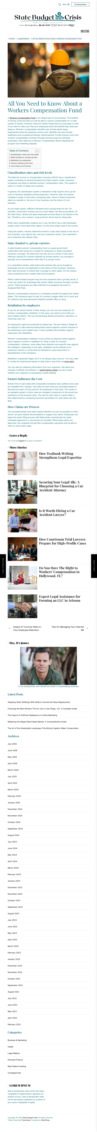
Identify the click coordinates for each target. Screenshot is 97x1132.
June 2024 (12, 848)
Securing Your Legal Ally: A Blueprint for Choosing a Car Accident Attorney (61, 486)
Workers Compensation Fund (22, 118)
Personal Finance (15, 1060)
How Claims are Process (21, 166)
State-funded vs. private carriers (24, 157)
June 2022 (12, 1005)
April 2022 (12, 1018)
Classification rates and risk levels (25, 154)
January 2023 (14, 959)
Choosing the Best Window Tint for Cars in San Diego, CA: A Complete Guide (42, 708)
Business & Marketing (17, 1040)
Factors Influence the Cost (22, 163)
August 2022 (13, 992)
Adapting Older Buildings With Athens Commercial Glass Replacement (39, 702)
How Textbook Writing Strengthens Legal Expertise (60, 455)
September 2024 (15, 828)
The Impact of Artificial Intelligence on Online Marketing (32, 715)
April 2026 (12, 763)
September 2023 (15, 907)
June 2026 (12, 750)
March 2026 (13, 770)
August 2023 (13, 913)
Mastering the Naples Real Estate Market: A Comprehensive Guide (37, 722)
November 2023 (15, 894)
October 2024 (14, 822)
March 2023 (13, 946)
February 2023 (14, 952)
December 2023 (15, 887)
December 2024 (15, 809)
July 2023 (12, 920)
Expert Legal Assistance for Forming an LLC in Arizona (59, 598)
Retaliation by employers (21, 160)
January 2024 (14, 881)
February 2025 (14, 796)
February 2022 (14, 1024)
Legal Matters (14, 1053)
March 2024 (13, 868)
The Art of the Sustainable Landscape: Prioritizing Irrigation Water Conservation (43, 728)
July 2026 (12, 744)
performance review (49, 370)
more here (68, 361)
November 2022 (15, 972)
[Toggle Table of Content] (36, 151)
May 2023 (12, 933)
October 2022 (14, 979)
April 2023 (12, 939)
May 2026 (12, 757)
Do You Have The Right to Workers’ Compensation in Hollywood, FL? (59, 572)
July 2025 (12, 776)
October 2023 (14, 900)
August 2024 (13, 835)
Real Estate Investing (17, 1066)
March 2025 (13, 789)
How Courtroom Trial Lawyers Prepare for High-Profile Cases (62, 541)
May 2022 (12, 1011)
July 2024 (12, 842)
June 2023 (12, 926)
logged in (22, 441)
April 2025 (12, 783)
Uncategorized (14, 1073)
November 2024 (15, 815)
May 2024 (12, 855)
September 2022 (15, 985)
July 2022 (12, 998)
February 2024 (14, 874)
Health (10, 1047)
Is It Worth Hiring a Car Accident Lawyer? (57, 512)
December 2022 (15, 966)
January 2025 (14, 802)
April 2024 (12, 861)
